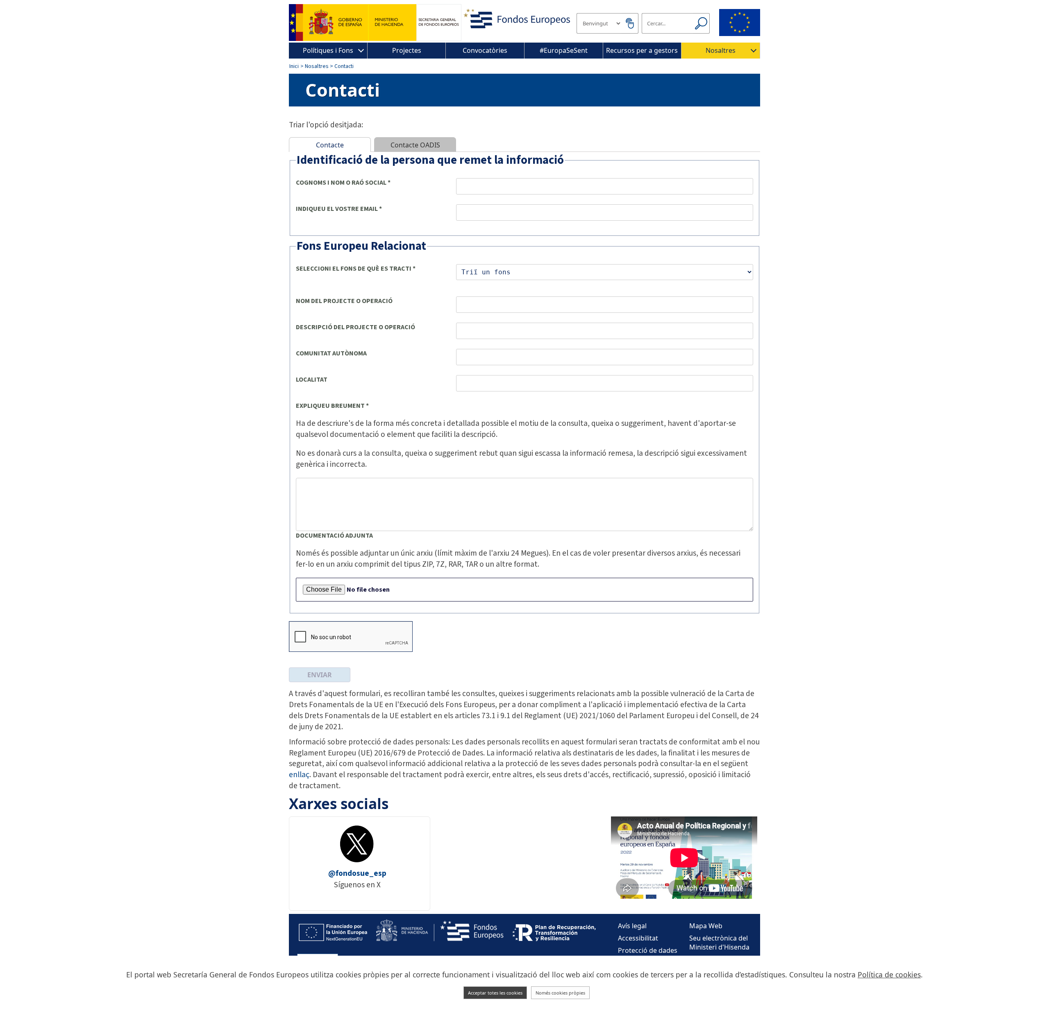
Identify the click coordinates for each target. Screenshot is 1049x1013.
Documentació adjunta (334, 535)
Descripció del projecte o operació (355, 327)
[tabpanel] (524, 420)
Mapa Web (705, 925)
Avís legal (632, 925)
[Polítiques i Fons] (361, 51)
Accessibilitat (638, 938)
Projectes (406, 50)
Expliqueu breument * (332, 405)
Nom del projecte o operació (344, 300)
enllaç (299, 774)
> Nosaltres (314, 66)
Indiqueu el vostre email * (339, 208)
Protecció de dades (647, 950)
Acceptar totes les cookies (495, 993)
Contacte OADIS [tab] (415, 144)
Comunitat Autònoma (331, 353)
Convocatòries (485, 50)
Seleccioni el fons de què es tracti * (356, 268)
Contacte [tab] (330, 144)
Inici (294, 66)
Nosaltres (721, 50)
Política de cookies (889, 974)
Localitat (311, 379)
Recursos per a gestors (642, 50)
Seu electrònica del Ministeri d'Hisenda (719, 943)
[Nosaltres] (753, 51)
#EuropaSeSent (564, 50)
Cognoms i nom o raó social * (343, 182)
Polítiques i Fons (328, 50)
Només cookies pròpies (560, 993)
